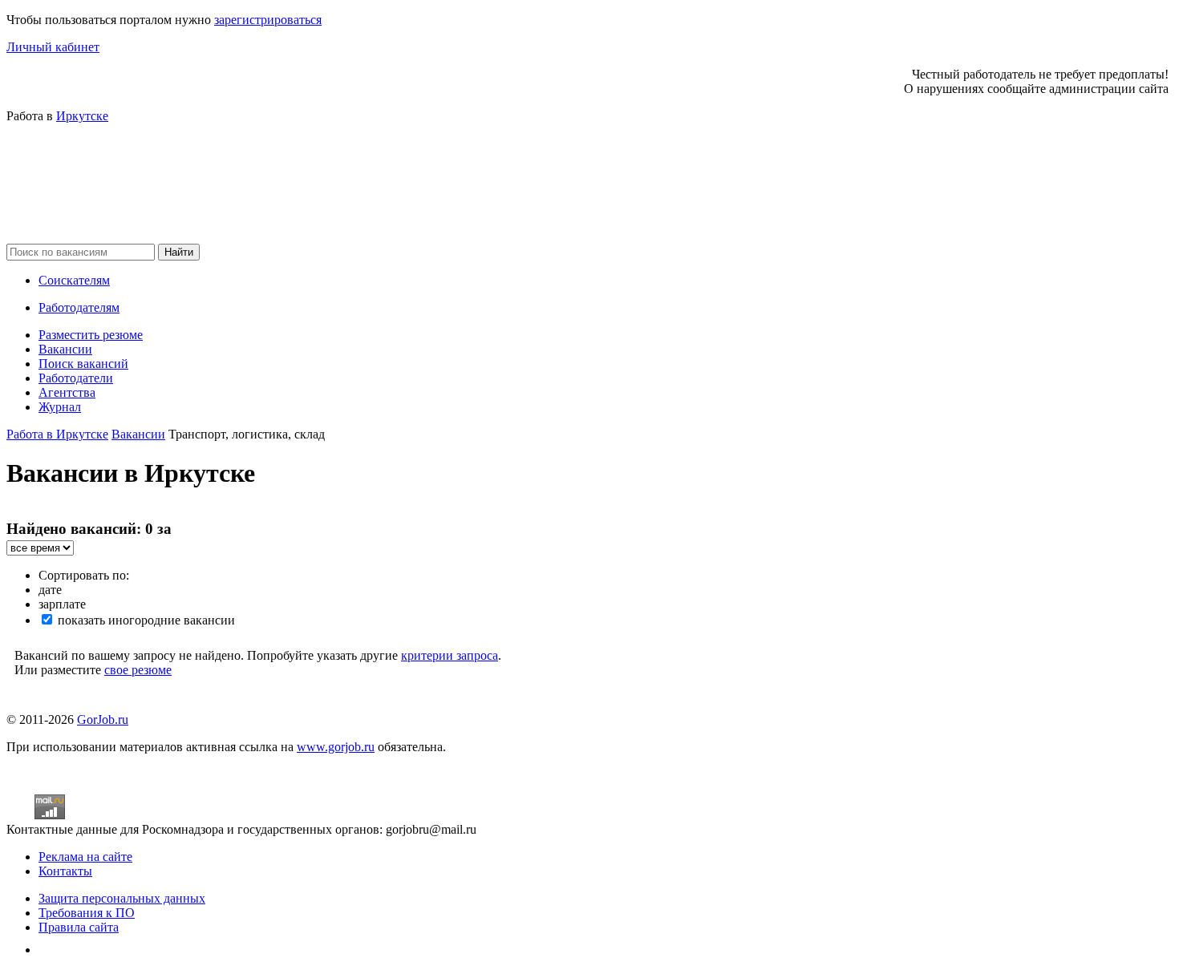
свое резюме (138, 670)
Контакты (65, 871)
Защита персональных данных (121, 898)
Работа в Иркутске (57, 434)
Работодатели (75, 378)
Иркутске (82, 116)
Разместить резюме (90, 335)
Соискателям (74, 280)
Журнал (59, 407)
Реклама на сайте (85, 856)
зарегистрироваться (268, 19)
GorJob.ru (102, 719)
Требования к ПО (86, 912)
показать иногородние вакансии (145, 620)
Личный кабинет (52, 47)
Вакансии (65, 349)
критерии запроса (449, 655)
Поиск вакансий (83, 363)
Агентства (66, 392)
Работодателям (79, 307)
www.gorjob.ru (336, 747)
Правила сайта (78, 927)
